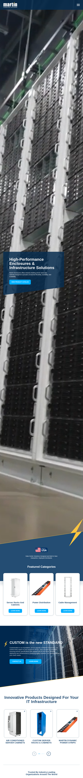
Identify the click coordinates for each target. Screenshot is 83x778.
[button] (49, 754)
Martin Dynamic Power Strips (68, 741)
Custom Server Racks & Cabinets (41, 741)
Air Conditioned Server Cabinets (15, 741)
